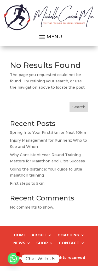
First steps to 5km (27, 183)
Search (78, 107)
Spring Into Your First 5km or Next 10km (48, 132)
